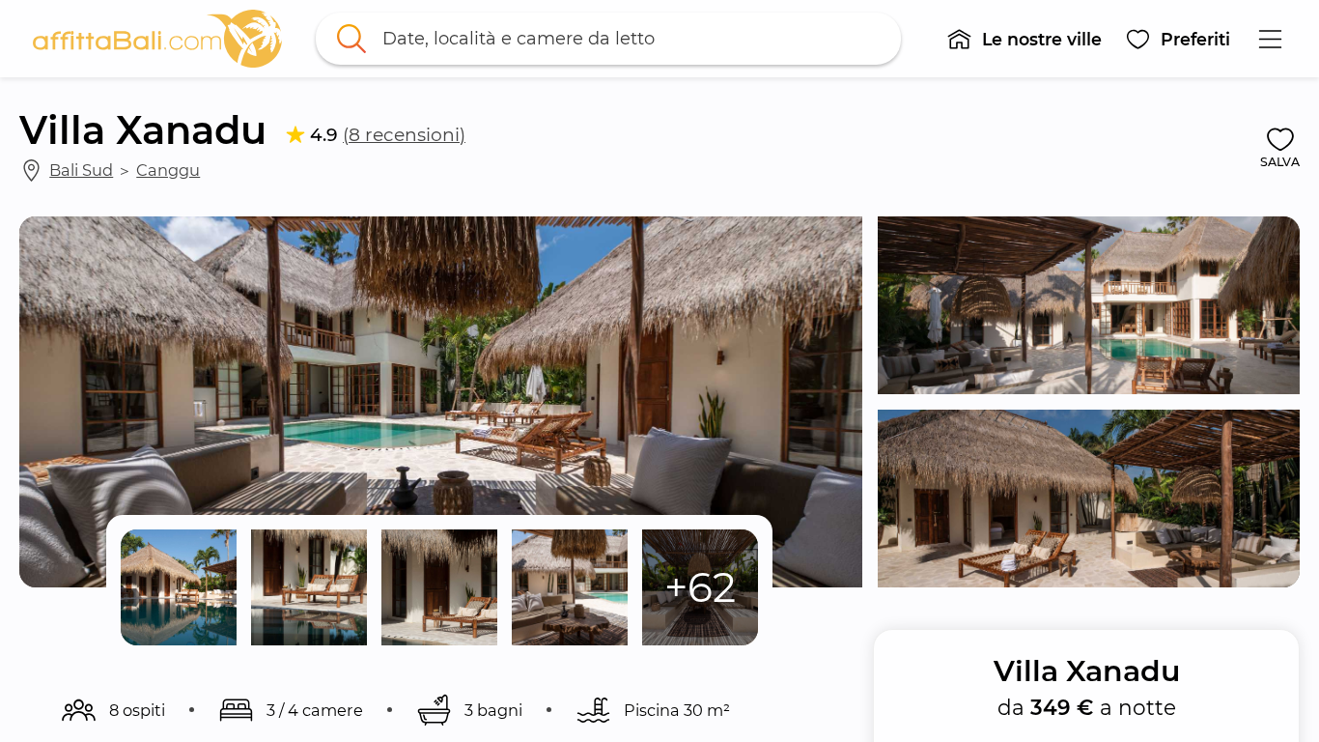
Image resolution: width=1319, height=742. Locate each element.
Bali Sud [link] (81, 170)
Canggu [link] (168, 170)
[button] (1024, 38)
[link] (157, 39)
